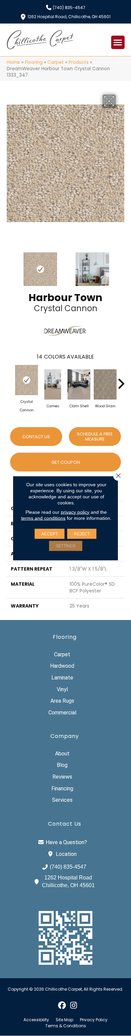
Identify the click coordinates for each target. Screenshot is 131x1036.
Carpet (55, 62)
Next (121, 265)
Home (13, 62)
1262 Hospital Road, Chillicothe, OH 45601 (69, 16)
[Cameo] (53, 384)
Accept (49, 533)
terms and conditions (43, 518)
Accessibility (36, 1020)
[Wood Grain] (105, 384)
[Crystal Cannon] (26, 380)
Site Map (64, 1020)
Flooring (34, 62)
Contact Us (36, 436)
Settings (66, 545)
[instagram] (74, 1005)
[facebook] (62, 1005)
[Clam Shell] (79, 384)
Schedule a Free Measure (95, 437)
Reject (82, 533)
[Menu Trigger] (118, 42)
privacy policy (75, 511)
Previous (10, 265)
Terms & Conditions (65, 1026)
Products (79, 62)
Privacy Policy (93, 1020)
